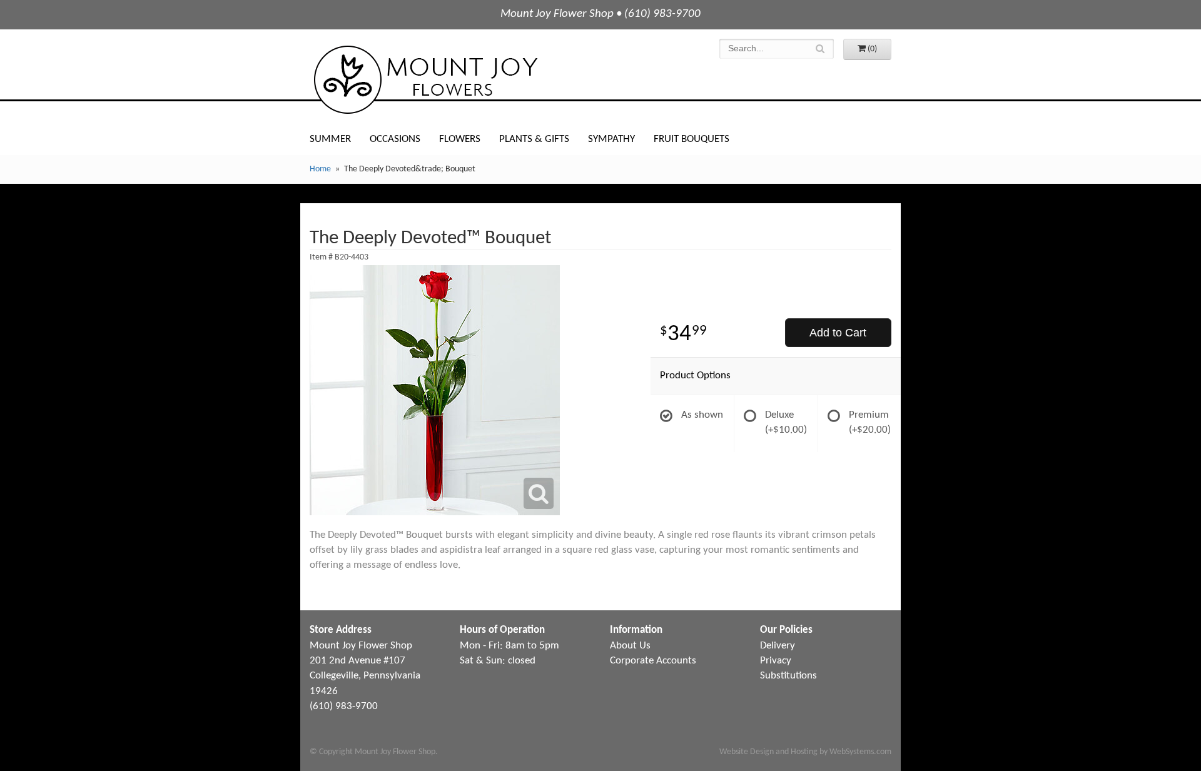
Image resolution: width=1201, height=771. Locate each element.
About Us (630, 645)
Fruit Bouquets (691, 139)
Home (320, 169)
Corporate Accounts (653, 660)
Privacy (775, 660)
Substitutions (788, 675)
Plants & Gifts (534, 139)
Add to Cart (837, 332)
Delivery (777, 645)
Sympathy (611, 139)
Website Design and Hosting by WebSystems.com (805, 752)
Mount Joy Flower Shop (425, 80)
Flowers (459, 139)
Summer (330, 139)
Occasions (395, 139)
